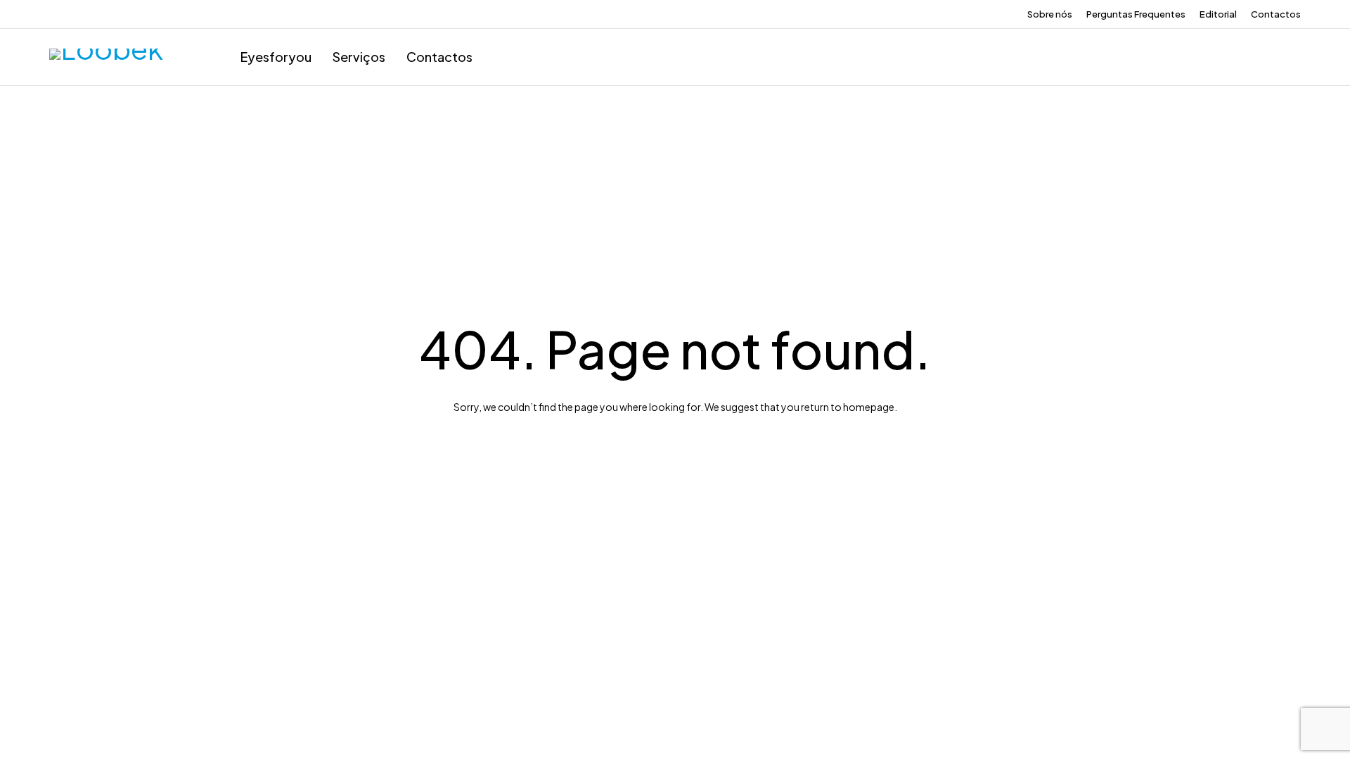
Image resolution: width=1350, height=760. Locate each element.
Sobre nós (1049, 14)
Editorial (1218, 14)
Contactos (1276, 14)
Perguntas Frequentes (1135, 14)
